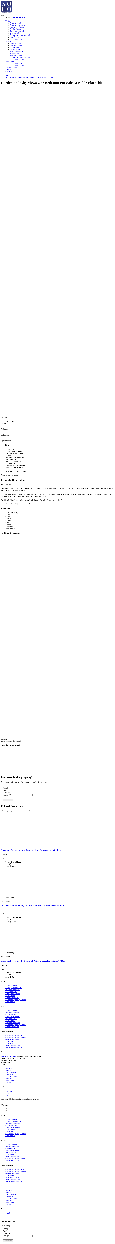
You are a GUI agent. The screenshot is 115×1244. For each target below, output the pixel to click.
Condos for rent (15, 47)
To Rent (8, 41)
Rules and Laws (11, 1076)
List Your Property (11, 1072)
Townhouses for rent (17, 51)
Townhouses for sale (17, 31)
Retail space (9, 1041)
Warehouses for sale (12, 1046)
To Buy (8, 21)
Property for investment (18, 25)
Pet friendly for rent (17, 59)
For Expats (9, 1078)
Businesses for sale (12, 1043)
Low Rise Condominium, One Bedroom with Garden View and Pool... (33, 905)
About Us (8, 69)
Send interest (8, 800)
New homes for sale (17, 27)
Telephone (6, 793)
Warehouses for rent (17, 55)
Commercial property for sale (20, 35)
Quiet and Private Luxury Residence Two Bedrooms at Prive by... (31, 850)
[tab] (9, 1109)
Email (5, 790)
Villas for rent (15, 53)
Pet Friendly (9, 61)
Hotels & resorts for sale (13, 1048)
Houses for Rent (15, 49)
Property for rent (16, 43)
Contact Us (9, 71)
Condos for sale (15, 29)
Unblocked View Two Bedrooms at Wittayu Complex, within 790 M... (33, 961)
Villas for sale (15, 33)
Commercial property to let (14, 1035)
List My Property (11, 67)
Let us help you (10, 1074)
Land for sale (14, 37)
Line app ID (7, 795)
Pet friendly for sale (17, 39)
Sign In (8, 1213)
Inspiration (9, 1082)
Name (5, 788)
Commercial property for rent (20, 57)
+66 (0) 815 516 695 (19, 17)
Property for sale (16, 23)
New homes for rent (17, 45)
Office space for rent (12, 1039)
